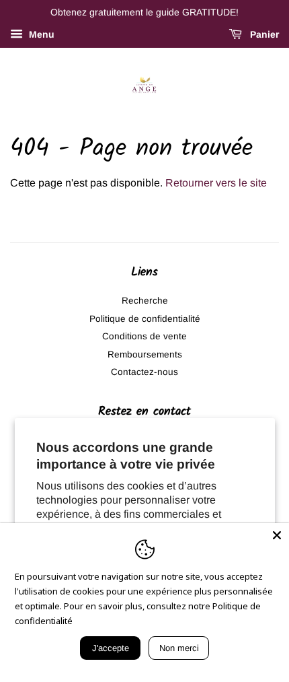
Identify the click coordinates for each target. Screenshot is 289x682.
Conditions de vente (144, 336)
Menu (40, 34)
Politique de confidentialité (144, 319)
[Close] (277, 535)
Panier (263, 34)
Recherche (145, 301)
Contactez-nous (144, 372)
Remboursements (145, 354)
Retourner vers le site (216, 183)
